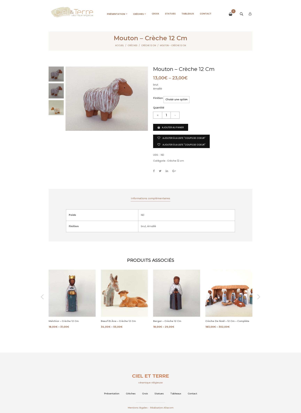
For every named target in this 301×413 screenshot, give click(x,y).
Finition (158, 98)
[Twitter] (160, 171)
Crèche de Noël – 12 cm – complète (227, 321)
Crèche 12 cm (148, 45)
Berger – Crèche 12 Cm (167, 321)
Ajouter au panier (173, 127)
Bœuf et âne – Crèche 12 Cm (118, 321)
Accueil (119, 45)
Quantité (158, 107)
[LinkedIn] (167, 171)
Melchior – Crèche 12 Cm (64, 321)
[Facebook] (154, 171)
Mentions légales (138, 407)
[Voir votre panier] (231, 14)
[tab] (150, 199)
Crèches (132, 45)
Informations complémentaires (150, 198)
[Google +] (174, 171)
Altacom (168, 407)
